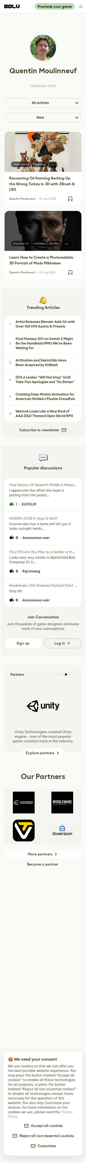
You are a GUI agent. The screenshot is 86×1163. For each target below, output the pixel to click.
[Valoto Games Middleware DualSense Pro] (62, 802)
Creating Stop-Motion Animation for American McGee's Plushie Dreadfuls (42, 396)
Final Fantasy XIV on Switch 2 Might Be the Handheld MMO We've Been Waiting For (41, 343)
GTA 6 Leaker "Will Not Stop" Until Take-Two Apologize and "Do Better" (42, 379)
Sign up (23, 643)
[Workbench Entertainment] (24, 802)
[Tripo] (24, 830)
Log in (59, 643)
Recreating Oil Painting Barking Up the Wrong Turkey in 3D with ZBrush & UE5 (42, 184)
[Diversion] (62, 830)
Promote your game (55, 6)
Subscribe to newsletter (39, 430)
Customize (46, 1145)
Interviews (39, 164)
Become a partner (42, 864)
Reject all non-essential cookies (46, 1135)
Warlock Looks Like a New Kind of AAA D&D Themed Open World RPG (41, 413)
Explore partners (40, 753)
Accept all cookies (46, 1125)
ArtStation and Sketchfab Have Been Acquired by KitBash (38, 362)
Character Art (21, 164)
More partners (40, 854)
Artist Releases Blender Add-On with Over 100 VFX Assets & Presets (42, 324)
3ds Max (54, 243)
